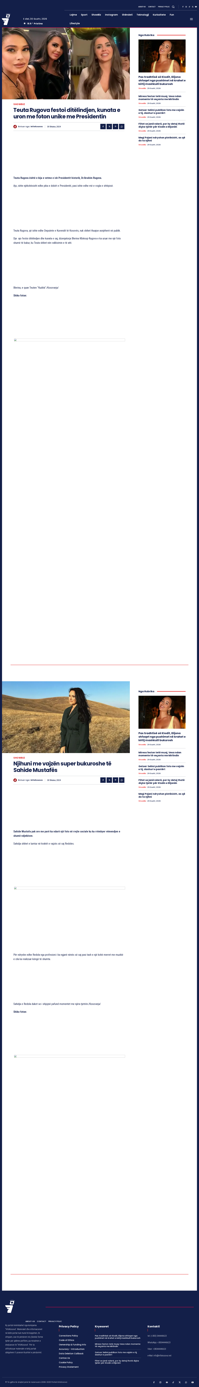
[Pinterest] (115, 126)
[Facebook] (183, 7)
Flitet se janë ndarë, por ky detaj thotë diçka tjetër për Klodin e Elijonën (161, 125)
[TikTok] (189, 7)
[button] (173, 7)
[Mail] (166, 1382)
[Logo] (10, 19)
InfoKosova (37, 126)
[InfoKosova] (15, 126)
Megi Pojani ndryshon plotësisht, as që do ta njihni (161, 139)
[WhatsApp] (121, 126)
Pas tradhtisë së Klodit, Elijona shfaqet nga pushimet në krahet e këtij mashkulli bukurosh (162, 80)
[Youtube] (196, 7)
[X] (192, 7)
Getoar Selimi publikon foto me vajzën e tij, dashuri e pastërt (161, 111)
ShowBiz (19, 104)
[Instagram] (186, 7)
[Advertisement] (68, 154)
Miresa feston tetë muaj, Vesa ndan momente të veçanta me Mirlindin (159, 98)
